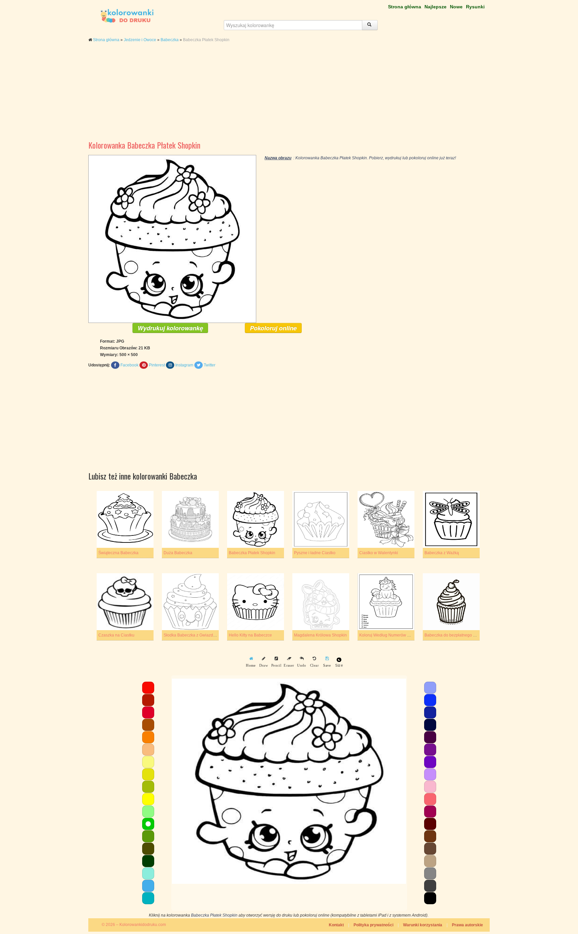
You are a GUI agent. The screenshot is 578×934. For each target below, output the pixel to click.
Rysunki (475, 6)
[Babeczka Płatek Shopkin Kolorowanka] (172, 238)
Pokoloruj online (273, 328)
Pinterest (157, 365)
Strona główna (404, 6)
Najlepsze (435, 6)
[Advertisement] (289, 96)
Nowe (456, 6)
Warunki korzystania (422, 925)
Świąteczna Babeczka (118, 552)
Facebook (129, 365)
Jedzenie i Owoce (140, 39)
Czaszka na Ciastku (116, 635)
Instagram (184, 365)
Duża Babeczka (178, 552)
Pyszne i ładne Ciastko (314, 552)
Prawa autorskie (467, 925)
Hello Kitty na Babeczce (250, 635)
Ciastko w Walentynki (378, 552)
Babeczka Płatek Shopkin (252, 552)
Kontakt (336, 925)
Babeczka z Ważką (441, 552)
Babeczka (170, 39)
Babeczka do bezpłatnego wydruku (456, 635)
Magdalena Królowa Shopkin (320, 635)
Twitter (209, 365)
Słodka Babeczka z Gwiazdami (192, 635)
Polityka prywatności (373, 925)
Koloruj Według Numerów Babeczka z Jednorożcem (406, 635)
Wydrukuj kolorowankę (170, 328)
